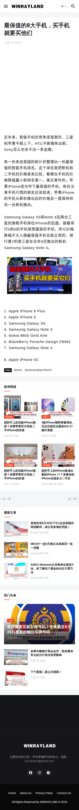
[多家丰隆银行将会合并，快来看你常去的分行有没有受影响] (16, 657)
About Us (25, 793)
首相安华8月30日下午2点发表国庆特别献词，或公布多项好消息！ (52, 525)
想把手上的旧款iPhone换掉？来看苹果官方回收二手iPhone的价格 (20, 426)
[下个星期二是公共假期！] (16, 678)
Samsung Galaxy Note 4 (38, 370)
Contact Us (64, 793)
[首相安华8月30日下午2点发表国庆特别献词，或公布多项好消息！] (16, 529)
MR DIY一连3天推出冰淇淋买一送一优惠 (52, 545)
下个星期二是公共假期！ (46, 671)
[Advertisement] (39, 90)
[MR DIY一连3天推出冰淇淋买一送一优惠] (16, 550)
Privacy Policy (44, 793)
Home (12, 793)
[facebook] (30, 772)
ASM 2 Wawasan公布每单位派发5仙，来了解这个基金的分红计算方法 (52, 568)
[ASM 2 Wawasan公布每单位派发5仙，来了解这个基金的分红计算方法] (16, 571)
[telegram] (48, 772)
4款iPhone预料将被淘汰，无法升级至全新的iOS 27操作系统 (58, 426)
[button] (5, 6)
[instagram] (39, 772)
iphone (17, 370)
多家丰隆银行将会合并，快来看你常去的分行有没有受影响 (52, 653)
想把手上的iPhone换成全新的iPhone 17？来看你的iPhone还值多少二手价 (58, 474)
